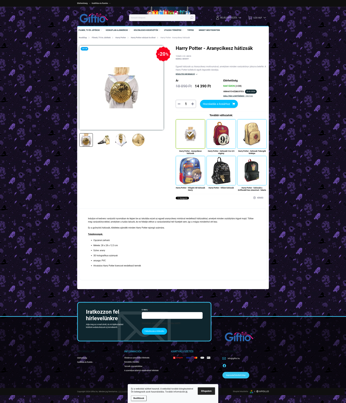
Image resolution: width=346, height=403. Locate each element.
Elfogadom (206, 391)
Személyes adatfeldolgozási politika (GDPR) (161, 323)
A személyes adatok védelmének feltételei (141, 370)
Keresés (192, 18)
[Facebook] (224, 365)
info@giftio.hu (234, 358)
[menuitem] (91, 30)
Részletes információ (185, 74)
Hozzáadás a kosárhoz (216, 104)
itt (186, 391)
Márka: (182, 59)
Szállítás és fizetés (100, 3)
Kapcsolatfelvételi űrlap (236, 375)
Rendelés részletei (131, 362)
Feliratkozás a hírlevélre (154, 331)
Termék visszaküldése (133, 366)
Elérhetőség (82, 3)
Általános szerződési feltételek (136, 358)
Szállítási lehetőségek (238, 96)
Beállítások (138, 398)
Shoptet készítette (240, 391)
